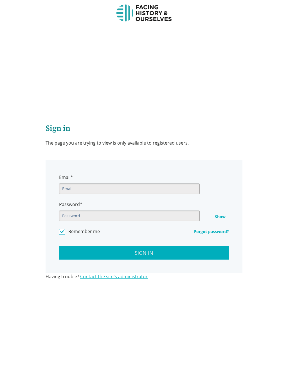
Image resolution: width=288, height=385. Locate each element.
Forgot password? (211, 231)
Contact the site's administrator (114, 276)
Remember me (84, 231)
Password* (70, 204)
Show (220, 216)
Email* (66, 177)
